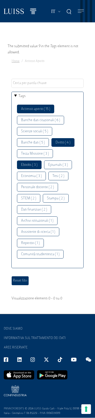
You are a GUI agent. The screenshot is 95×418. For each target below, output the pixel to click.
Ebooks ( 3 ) (29, 165)
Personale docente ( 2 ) (37, 187)
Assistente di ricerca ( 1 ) (38, 232)
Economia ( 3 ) (31, 176)
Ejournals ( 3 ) (58, 165)
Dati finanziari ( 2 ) (34, 210)
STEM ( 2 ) (28, 198)
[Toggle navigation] (81, 11)
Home (16, 61)
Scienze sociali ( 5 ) (34, 131)
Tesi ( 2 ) (58, 176)
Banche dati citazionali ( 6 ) (40, 120)
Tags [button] (22, 96)
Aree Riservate (16, 347)
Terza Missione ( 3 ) (35, 154)
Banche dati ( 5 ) (33, 142)
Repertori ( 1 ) (30, 243)
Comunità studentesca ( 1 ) (40, 254)
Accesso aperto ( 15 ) (35, 109)
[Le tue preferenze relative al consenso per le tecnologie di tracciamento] (86, 409)
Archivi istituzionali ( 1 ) (37, 221)
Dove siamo (13, 328)
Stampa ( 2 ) (56, 198)
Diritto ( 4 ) (62, 142)
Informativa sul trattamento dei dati (35, 338)
